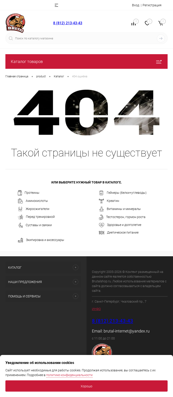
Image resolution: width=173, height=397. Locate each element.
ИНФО (96, 309)
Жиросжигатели (37, 209)
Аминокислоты (37, 201)
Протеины (32, 192)
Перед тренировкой (40, 217)
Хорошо (86, 386)
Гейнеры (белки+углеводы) (127, 192)
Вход (135, 5)
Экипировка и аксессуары (45, 240)
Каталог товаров (27, 61)
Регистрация (152, 5)
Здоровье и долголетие (124, 225)
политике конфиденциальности (69, 375)
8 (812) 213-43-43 (67, 23)
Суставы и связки (39, 225)
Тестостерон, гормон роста (126, 217)
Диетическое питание (123, 232)
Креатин (113, 201)
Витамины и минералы (124, 209)
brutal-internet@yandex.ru (127, 331)
